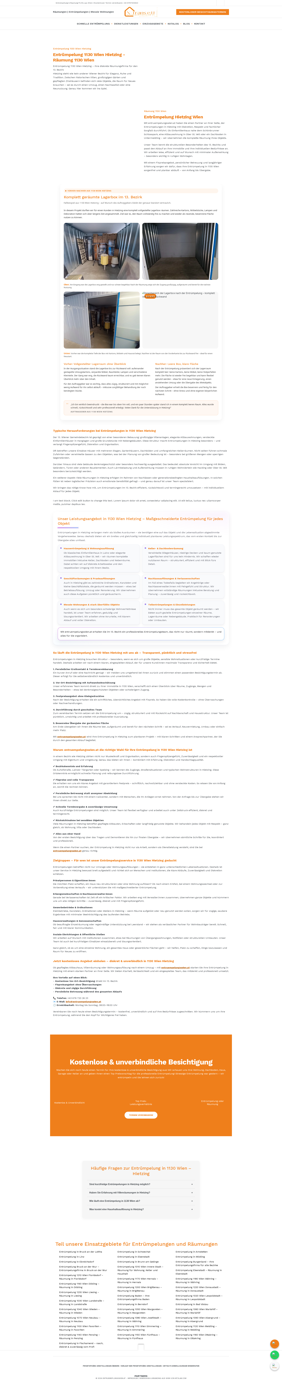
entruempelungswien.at (71, 736)
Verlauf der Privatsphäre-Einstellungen (141, 1366)
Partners (141, 1376)
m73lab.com (180, 1378)
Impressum (133, 1378)
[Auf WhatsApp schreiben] (274, 1355)
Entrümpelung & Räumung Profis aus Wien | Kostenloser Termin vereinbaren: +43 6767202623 (97, 3)
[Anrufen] (274, 1344)
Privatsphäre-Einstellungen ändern (101, 1366)
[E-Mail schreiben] (274, 1366)
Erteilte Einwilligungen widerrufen (181, 1366)
